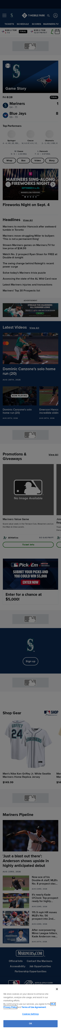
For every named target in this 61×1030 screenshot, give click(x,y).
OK (30, 1023)
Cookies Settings (30, 1014)
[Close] (57, 989)
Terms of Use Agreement (34, 1007)
